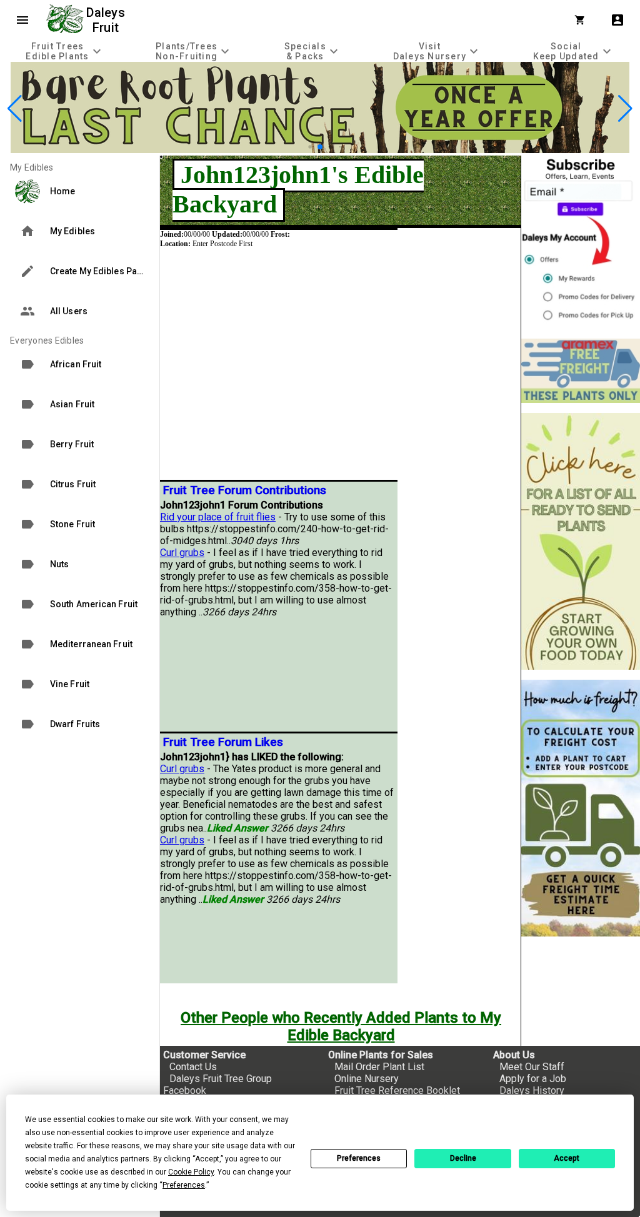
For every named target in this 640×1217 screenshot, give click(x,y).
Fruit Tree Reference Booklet (397, 1090)
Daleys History (531, 1090)
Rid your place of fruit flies (218, 517)
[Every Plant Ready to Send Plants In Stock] (580, 541)
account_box (617, 19)
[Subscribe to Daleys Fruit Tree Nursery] (580, 242)
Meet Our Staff (531, 1067)
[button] (309, 146)
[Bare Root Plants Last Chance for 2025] (320, 150)
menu (22, 19)
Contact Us (193, 1067)
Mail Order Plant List (379, 1067)
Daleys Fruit (107, 20)
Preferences (359, 1158)
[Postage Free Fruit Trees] (580, 371)
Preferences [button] (183, 1185)
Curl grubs (182, 553)
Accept (566, 1158)
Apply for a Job (532, 1079)
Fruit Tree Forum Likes (223, 742)
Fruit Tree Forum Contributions (244, 490)
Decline (463, 1158)
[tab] (65, 51)
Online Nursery (366, 1079)
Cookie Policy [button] (191, 1172)
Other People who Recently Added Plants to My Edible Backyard (341, 1026)
